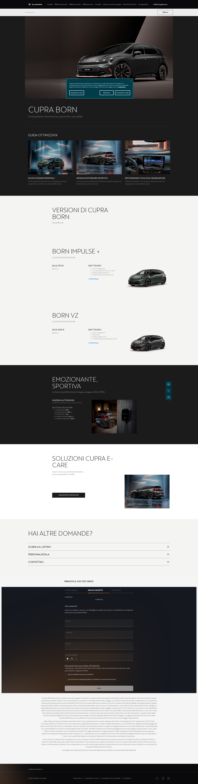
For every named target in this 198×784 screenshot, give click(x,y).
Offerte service (87, 4)
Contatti (98, 4)
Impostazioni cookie (77, 92)
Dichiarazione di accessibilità (111, 778)
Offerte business (75, 4)
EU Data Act (127, 778)
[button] (68, 495)
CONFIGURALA (93, 279)
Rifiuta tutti (106, 92)
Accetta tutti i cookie (122, 92)
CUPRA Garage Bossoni (160, 4)
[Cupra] (37, 4)
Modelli (49, 4)
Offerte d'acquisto (60, 4)
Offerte (165, 12)
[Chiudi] (130, 81)
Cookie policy (122, 87)
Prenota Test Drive (129, 4)
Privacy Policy (77, 778)
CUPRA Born (29, 12)
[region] (99, 88)
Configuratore (143, 4)
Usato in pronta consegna (112, 4)
